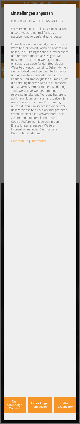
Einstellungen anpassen (40, 404)
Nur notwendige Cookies (14, 405)
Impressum (39, 141)
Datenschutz (19, 141)
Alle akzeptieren (66, 404)
